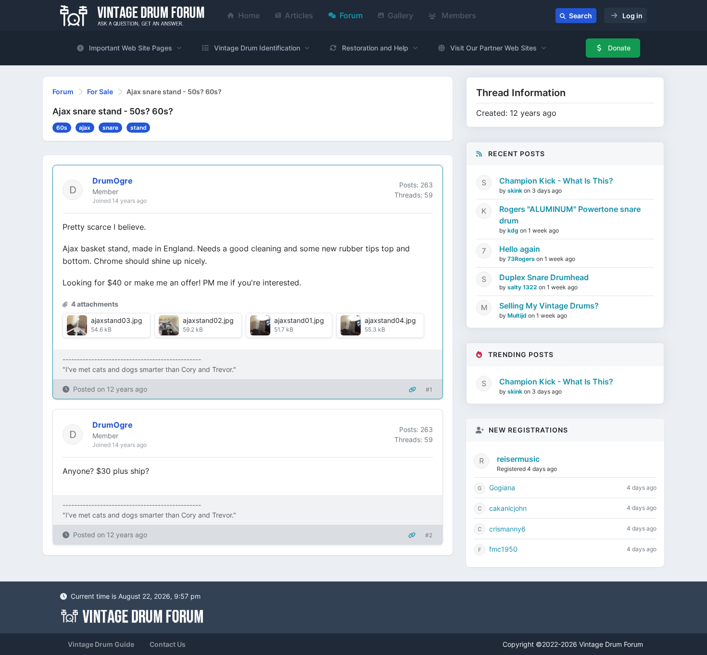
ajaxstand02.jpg (208, 320)
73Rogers (521, 258)
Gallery (400, 15)
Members (458, 15)
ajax (84, 127)
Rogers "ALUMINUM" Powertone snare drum (570, 214)
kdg (513, 230)
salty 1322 (523, 287)
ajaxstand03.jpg (116, 320)
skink (515, 190)
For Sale (100, 91)
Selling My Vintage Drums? (549, 305)
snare (110, 127)
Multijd (517, 315)
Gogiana (502, 487)
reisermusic (518, 459)
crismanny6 (507, 529)
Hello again (519, 249)
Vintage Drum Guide (101, 644)
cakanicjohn (508, 508)
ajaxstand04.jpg (390, 320)
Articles (299, 15)
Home (249, 15)
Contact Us (168, 644)
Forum (351, 15)
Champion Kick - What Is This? (556, 180)
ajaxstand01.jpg (299, 320)
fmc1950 (503, 549)
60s (61, 127)
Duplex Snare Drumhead (544, 277)
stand (138, 127)
